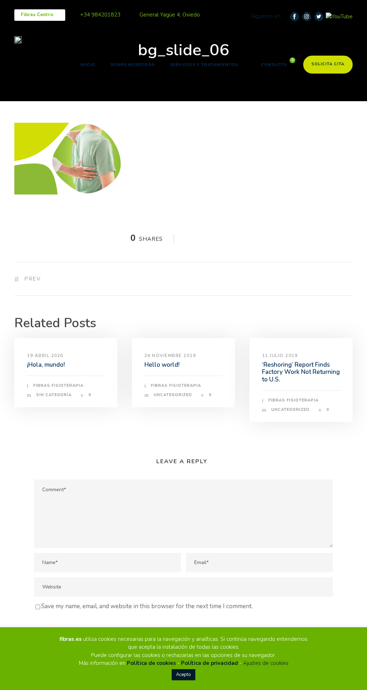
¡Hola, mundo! (46, 365)
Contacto (274, 64)
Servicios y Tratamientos (204, 64)
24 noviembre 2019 (170, 355)
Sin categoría (54, 395)
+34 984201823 (100, 14)
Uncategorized (173, 395)
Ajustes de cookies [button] (266, 663)
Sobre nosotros (132, 64)
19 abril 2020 (45, 355)
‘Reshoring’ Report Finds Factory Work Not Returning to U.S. (301, 372)
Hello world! (162, 365)
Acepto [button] (183, 674)
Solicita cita (327, 64)
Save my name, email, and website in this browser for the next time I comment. (147, 606)
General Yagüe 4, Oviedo (169, 14)
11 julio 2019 (280, 355)
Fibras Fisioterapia (58, 385)
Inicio (87, 64)
